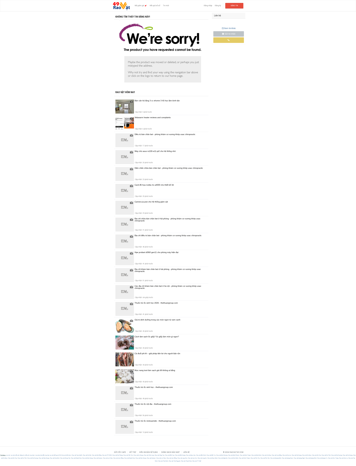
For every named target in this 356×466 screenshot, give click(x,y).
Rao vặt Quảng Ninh (311, 458)
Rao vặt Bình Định (256, 455)
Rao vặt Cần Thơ (128, 455)
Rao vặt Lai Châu (108, 458)
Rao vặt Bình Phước (233, 455)
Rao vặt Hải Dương (336, 455)
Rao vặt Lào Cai (192, 458)
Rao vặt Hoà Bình (55, 458)
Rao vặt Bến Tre (211, 455)
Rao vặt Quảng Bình (275, 458)
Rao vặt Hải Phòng (117, 455)
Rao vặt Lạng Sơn (182, 458)
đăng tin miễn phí (24, 455)
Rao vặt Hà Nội (87, 455)
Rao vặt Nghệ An (223, 458)
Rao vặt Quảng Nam (287, 458)
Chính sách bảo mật (170, 452)
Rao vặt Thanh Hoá (186, 461)
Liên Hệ (186, 452)
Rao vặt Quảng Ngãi (299, 458)
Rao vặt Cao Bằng (277, 455)
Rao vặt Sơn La (343, 458)
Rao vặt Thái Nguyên (175, 461)
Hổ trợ (132, 452)
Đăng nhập (208, 6)
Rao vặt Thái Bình (163, 461)
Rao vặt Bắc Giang (180, 455)
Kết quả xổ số (155, 6)
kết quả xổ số (57, 455)
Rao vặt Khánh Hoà (76, 458)
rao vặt (8, 455)
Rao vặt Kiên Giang (87, 458)
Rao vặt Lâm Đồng (118, 458)
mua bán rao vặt (49, 455)
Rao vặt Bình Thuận (245, 455)
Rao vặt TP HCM (107, 455)
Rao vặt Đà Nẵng (97, 455)
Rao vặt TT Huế (196, 461)
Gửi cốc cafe (120, 452)
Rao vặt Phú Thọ (255, 458)
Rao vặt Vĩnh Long (149, 455)
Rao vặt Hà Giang (297, 455)
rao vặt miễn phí (15, 455)
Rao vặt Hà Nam (307, 455)
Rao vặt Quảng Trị (322, 458)
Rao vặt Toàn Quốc (77, 455)
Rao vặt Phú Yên (265, 458)
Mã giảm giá (140, 6)
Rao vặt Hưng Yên (65, 458)
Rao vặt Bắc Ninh (201, 455)
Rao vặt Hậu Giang (44, 458)
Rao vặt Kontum (98, 458)
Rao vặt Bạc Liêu (191, 455)
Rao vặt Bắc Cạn (170, 455)
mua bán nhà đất (39, 455)
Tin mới (166, 6)
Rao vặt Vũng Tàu (159, 455)
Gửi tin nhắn (229, 34)
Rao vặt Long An (202, 458)
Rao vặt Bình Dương (222, 455)
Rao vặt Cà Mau (266, 455)
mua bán (32, 455)
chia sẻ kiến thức (66, 455)
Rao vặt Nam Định (212, 458)
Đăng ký (218, 6)
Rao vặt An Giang (139, 455)
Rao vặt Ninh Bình (233, 458)
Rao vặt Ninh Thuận (244, 458)
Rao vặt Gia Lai (286, 455)
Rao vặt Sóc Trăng (333, 458)
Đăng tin (234, 6)
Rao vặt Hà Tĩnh (326, 455)
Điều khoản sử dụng (148, 452)
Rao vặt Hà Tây (316, 455)
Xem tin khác (230, 28)
